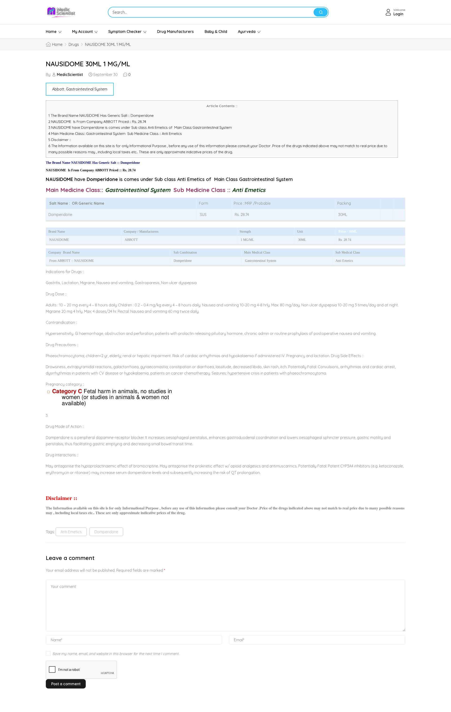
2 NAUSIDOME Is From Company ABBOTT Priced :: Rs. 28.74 (97, 121)
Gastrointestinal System (86, 89)
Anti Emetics (71, 531)
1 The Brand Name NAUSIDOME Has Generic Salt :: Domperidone (101, 115)
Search (321, 12)
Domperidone (106, 531)
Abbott (58, 89)
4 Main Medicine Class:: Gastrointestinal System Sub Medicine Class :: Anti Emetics (115, 133)
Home (51, 31)
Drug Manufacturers (175, 31)
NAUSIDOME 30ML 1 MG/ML (88, 64)
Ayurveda (247, 31)
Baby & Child (216, 31)
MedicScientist (70, 74)
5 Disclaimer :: (59, 139)
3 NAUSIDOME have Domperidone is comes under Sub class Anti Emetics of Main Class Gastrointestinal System (140, 127)
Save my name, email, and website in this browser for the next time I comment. (115, 653)
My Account (82, 31)
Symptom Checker (125, 31)
